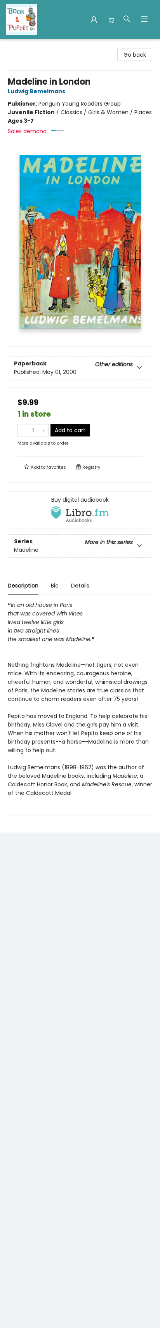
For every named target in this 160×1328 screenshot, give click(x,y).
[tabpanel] (80, 708)
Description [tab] (23, 585)
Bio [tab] (55, 585)
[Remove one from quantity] (23, 430)
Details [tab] (80, 585)
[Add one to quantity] (43, 430)
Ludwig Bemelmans (36, 91)
